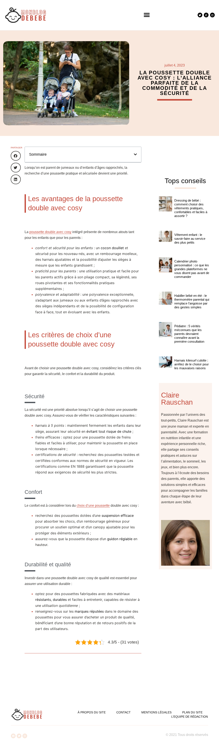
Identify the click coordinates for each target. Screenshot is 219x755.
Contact (123, 712)
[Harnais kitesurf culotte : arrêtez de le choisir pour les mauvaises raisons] (165, 367)
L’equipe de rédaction (189, 716)
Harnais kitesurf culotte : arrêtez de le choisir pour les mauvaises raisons (191, 364)
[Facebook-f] (206, 15)
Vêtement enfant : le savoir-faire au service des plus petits (189, 238)
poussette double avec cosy (50, 232)
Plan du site (192, 712)
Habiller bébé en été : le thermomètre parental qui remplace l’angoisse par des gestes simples (191, 301)
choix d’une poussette (93, 505)
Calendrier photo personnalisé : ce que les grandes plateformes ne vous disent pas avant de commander (191, 269)
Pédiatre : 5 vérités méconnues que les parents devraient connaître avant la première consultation (189, 333)
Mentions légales (156, 712)
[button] (147, 15)
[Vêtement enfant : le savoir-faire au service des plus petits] (165, 242)
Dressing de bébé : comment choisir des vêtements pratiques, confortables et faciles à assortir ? (190, 208)
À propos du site (92, 712)
